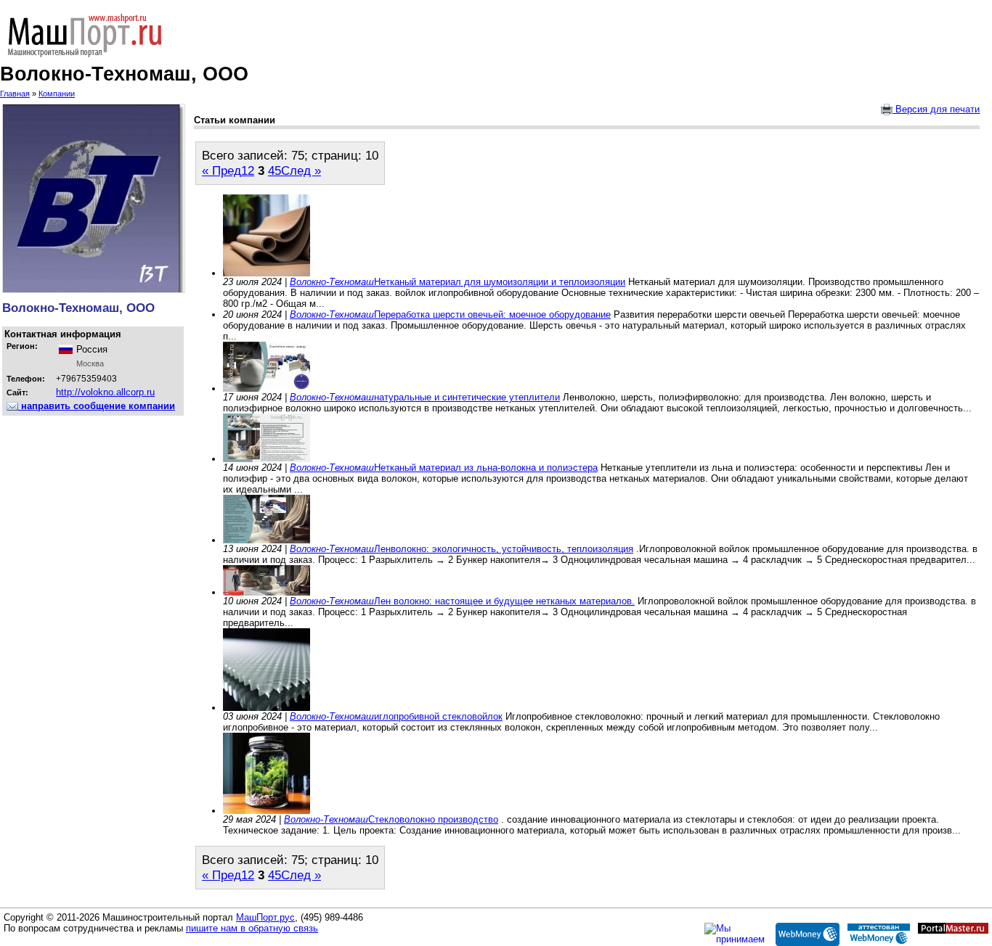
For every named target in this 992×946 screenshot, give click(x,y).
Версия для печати (936, 109)
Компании (56, 93)
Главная (15, 93)
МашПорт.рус (265, 917)
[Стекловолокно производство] (266, 810)
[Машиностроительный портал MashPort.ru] (496, 35)
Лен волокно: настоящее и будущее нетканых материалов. (504, 601)
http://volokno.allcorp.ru (105, 392)
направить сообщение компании (96, 405)
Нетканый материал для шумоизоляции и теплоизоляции (499, 281)
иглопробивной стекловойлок (438, 716)
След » (301, 170)
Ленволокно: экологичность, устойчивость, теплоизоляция (503, 548)
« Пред (221, 170)
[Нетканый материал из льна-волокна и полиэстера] (266, 458)
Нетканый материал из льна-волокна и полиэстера (486, 467)
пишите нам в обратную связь (252, 928)
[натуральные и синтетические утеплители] (266, 388)
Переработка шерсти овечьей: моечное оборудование (492, 314)
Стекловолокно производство (433, 819)
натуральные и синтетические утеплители (467, 397)
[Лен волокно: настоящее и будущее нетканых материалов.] (266, 592)
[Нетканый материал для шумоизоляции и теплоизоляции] (266, 273)
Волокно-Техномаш (332, 281)
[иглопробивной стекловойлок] (266, 707)
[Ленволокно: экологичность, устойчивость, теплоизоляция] (266, 540)
